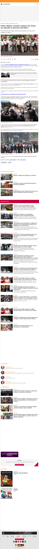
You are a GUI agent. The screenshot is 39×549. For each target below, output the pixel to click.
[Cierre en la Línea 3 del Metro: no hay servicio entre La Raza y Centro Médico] (7, 207)
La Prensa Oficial (13, 159)
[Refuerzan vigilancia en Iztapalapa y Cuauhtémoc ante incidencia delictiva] (7, 216)
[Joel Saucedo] (3, 377)
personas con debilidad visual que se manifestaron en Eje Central (17, 64)
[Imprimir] (15, 59)
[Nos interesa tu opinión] (19, 533)
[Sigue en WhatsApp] (36, 59)
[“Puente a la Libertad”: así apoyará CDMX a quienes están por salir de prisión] (7, 408)
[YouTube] (18, 542)
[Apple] (23, 542)
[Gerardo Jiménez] (3, 368)
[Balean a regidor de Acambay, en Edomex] (7, 177)
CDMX (10, 162)
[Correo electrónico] (10, 59)
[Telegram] (8, 59)
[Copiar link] (12, 59)
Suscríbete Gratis (19, 464)
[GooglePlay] (25, 542)
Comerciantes (4, 162)
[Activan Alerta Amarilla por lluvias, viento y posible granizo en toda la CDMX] (7, 248)
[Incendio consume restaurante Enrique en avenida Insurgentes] (7, 184)
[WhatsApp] (6, 59)
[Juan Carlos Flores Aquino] (3, 372)
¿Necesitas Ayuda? (19, 539)
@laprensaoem (23, 159)
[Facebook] (1, 59)
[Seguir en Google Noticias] (37, 59)
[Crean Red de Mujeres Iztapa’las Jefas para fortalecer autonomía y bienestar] (7, 392)
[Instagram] (20, 542)
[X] (4, 59)
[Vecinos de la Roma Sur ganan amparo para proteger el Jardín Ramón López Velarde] (7, 270)
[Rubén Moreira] (3, 382)
